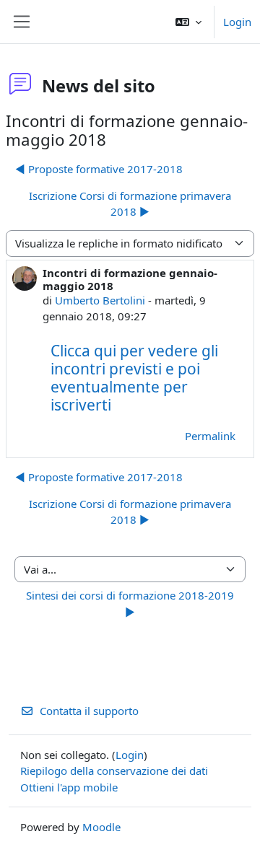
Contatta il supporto (89, 710)
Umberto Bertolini (100, 300)
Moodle (101, 827)
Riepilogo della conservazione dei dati (114, 770)
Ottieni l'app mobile (69, 787)
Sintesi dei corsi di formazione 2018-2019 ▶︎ (130, 603)
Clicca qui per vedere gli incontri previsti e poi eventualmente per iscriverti (134, 378)
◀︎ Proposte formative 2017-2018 (99, 169)
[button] (188, 21)
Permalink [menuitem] (210, 436)
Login (237, 21)
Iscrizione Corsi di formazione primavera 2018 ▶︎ (130, 203)
